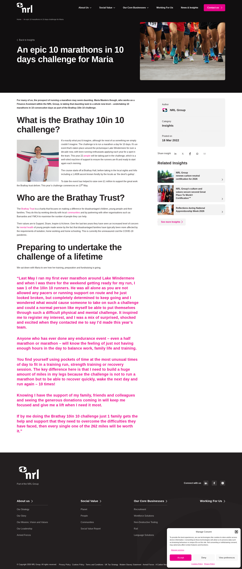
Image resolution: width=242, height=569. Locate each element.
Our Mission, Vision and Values (32, 522)
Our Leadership (24, 528)
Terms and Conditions (94, 565)
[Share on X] (182, 153)
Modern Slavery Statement (130, 565)
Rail (136, 528)
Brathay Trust (27, 209)
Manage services (177, 550)
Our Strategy (23, 509)
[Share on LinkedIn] (175, 153)
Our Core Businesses (134, 7)
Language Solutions (144, 535)
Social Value (105, 7)
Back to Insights (27, 40)
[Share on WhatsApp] (197, 153)
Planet (84, 509)
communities (73, 212)
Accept (180, 557)
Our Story (21, 516)
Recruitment (140, 509)
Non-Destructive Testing (146, 522)
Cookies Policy (197, 564)
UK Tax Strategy (111, 565)
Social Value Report (91, 528)
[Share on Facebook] (190, 153)
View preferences (227, 557)
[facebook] (214, 483)
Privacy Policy (209, 564)
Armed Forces (24, 535)
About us (23, 501)
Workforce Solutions (144, 516)
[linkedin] (205, 483)
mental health (26, 227)
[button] (236, 531)
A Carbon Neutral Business (166, 565)
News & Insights (189, 7)
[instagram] (222, 483)
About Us (84, 7)
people (87, 156)
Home (19, 19)
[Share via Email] (204, 153)
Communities (87, 522)
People (84, 516)
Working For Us (164, 7)
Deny (203, 557)
